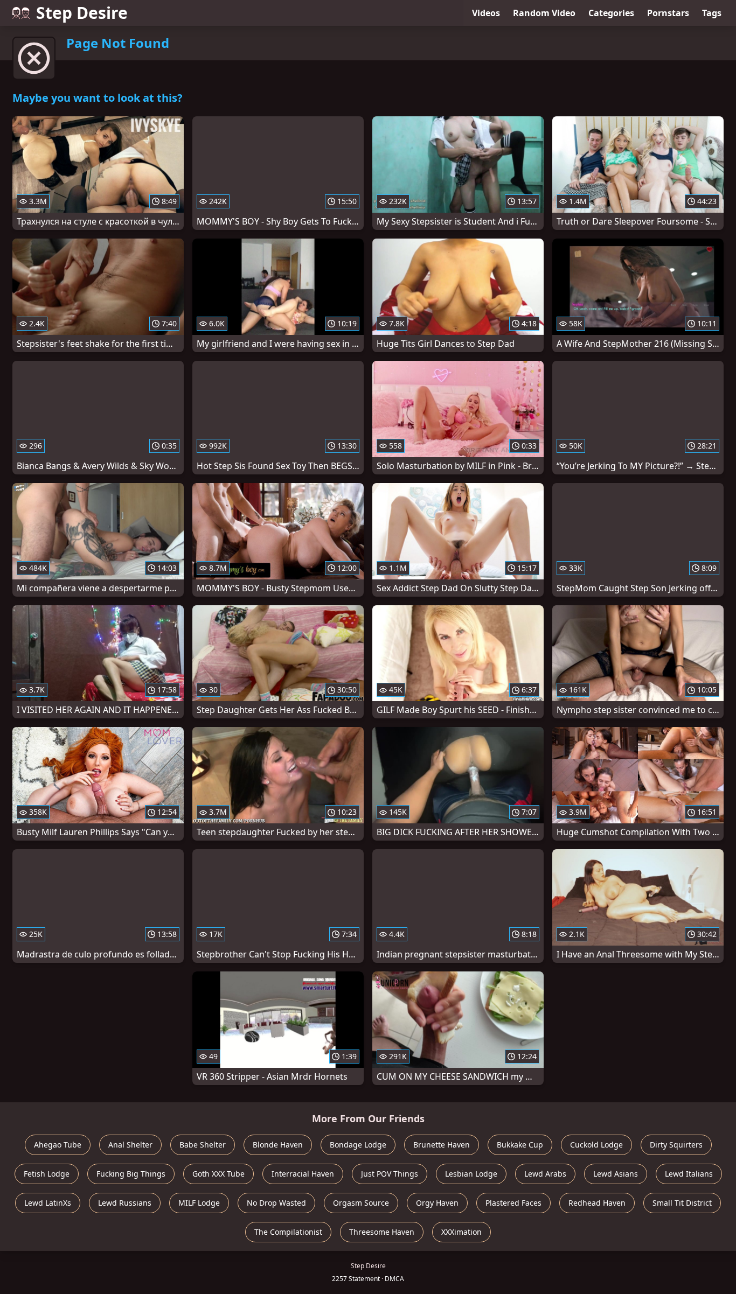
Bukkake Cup (520, 1144)
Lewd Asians (615, 1174)
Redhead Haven (597, 1203)
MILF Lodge (199, 1203)
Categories (611, 13)
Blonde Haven (278, 1144)
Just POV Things (389, 1174)
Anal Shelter (130, 1144)
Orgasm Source (361, 1203)
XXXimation (461, 1232)
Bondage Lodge (358, 1144)
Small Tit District (682, 1203)
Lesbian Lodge (471, 1174)
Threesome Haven (381, 1232)
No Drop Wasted (276, 1203)
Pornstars (668, 13)
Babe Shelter (202, 1144)
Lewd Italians (689, 1174)
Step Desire (82, 13)
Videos (486, 13)
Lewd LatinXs (47, 1203)
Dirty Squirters (676, 1144)
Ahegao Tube (57, 1144)
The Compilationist (288, 1232)
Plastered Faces (513, 1203)
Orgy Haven (437, 1203)
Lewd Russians (124, 1203)
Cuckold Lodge (596, 1144)
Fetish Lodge (47, 1174)
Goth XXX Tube (218, 1174)
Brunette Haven (441, 1144)
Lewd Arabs (545, 1174)
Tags (711, 13)
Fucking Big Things (130, 1174)
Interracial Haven (303, 1174)
